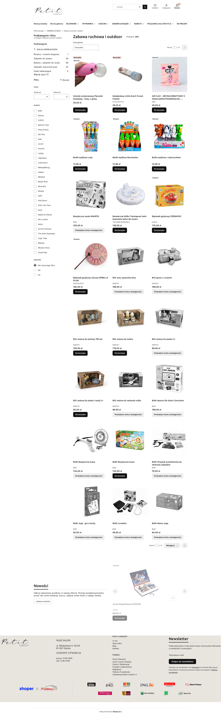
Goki (40, 139)
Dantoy (41, 115)
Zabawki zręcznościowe (51, 67)
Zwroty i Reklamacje (121, 664)
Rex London (43, 219)
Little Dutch (43, 163)
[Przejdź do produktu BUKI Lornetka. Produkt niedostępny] (130, 502)
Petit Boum (42, 200)
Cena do (56, 92)
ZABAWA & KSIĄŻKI (54, 31)
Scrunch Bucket (44, 229)
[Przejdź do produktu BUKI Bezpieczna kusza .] (130, 440)
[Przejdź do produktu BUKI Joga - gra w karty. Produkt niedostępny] (90, 502)
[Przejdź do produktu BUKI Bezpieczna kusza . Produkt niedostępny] (90, 440)
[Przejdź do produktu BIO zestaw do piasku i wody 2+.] (90, 379)
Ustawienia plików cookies (124, 674)
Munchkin (42, 186)
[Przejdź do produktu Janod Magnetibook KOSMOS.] (144, 582)
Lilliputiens (42, 158)
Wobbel (41, 243)
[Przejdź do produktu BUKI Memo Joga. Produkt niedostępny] (169, 502)
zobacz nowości (43, 601)
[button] (145, 7)
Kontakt (116, 648)
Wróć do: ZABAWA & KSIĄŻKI (47, 49)
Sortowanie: (78, 42)
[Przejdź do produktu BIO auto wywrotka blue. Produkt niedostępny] (130, 256)
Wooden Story (44, 248)
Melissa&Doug (44, 167)
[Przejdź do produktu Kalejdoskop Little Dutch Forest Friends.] (130, 74)
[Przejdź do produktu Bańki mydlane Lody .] (90, 136)
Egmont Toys (43, 125)
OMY (40, 196)
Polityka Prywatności (121, 672)
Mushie (41, 191)
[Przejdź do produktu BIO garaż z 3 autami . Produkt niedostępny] (169, 256)
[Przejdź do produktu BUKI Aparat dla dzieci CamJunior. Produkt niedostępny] (169, 379)
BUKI (40, 111)
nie (39, 275)
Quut (40, 210)
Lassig (40, 153)
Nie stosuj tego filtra (46, 265)
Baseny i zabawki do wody (51, 62)
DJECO (41, 120)
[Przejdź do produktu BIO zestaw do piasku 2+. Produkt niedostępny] (169, 317)
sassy (40, 224)
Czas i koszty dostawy (122, 662)
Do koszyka (80, 110)
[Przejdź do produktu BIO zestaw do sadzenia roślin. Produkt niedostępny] (130, 379)
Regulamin (117, 669)
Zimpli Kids (42, 252)
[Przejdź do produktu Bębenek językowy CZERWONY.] (169, 195)
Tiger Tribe (42, 238)
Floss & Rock (43, 130)
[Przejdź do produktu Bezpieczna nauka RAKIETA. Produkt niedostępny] (90, 195)
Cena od (37, 92)
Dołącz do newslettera (182, 661)
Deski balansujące (51, 71)
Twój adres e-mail (176, 655)
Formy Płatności (119, 659)
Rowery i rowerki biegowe (51, 54)
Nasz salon (117, 643)
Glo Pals (41, 134)
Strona (169, 47)
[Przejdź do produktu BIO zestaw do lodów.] (130, 317)
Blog (114, 646)
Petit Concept (39, 31)
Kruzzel (41, 148)
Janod (40, 144)
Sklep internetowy (109, 712)
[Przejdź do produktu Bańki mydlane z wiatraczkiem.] (169, 136)
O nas (115, 641)
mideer (41, 172)
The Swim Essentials (46, 233)
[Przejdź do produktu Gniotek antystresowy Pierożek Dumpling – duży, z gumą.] (90, 74)
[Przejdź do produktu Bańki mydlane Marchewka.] (130, 136)
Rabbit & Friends (45, 215)
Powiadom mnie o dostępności (88, 230)
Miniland (41, 177)
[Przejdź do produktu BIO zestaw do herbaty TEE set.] (90, 317)
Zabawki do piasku (51, 58)
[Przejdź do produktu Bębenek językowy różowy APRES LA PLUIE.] (90, 256)
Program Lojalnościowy (122, 667)
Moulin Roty (43, 182)
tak (39, 270)
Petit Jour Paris (44, 205)
